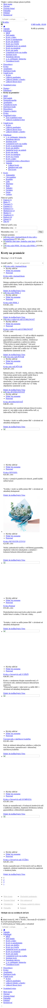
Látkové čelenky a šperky (15, 132)
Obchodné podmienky (28, 896)
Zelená (7, 219)
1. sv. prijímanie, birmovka (16, 137)
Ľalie (8, 181)
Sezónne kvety (11, 141)
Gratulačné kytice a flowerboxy (18, 161)
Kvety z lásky (11, 159)
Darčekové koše (9, 107)
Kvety (5, 173)
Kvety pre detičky (12, 148)
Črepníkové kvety (10, 105)
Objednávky (8, 904)
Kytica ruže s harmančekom (14, 276)
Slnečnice (9, 184)
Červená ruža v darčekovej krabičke (17, 739)
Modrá (7, 213)
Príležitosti (7, 90)
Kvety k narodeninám (14, 146)
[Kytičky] (5, 22)
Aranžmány (7, 102)
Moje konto (8, 896)
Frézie (8, 192)
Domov (6, 88)
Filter (40, 232)
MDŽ (5, 96)
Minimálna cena (7, 228)
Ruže (8, 186)
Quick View (20, 291)
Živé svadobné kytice (14, 118)
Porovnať (9, 273)
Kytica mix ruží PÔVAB (12, 367)
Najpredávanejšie (10, 100)
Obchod (6, 994)
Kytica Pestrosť (9, 606)
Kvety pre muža (12, 152)
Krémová (8, 209)
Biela (6, 202)
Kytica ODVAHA (10, 472)
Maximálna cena (7, 232)
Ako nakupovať (26, 900)
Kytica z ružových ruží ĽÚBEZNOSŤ (18, 329)
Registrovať (7, 15)
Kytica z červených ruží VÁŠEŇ (16, 674)
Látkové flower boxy (14, 129)
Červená (7, 204)
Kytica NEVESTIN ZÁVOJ (14, 541)
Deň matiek (7, 98)
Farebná (7, 206)
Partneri (23, 908)
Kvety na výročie (12, 157)
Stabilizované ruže (15, 167)
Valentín (9, 163)
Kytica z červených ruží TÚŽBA (16, 860)
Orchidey (9, 190)
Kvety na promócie (13, 154)
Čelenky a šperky (10, 111)
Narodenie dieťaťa (13, 139)
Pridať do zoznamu (13, 271)
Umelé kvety (8, 123)
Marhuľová (9, 211)
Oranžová (8, 215)
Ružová (7, 217)
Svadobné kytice (9, 115)
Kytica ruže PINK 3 (11, 303)
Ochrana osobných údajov (30, 904)
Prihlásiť (6, 13)
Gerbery (9, 194)
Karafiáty (9, 179)
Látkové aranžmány (13, 127)
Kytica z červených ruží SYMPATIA (17, 799)
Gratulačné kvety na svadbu (16, 144)
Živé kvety (12, 169)
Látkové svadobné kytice (15, 120)
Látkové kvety (13, 165)
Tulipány (9, 188)
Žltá (6, 221)
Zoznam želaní (9, 900)
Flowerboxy (8, 109)
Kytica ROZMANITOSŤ (13, 402)
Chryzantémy (11, 177)
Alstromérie (10, 175)
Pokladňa (7, 908)
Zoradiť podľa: (7, 263)
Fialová (7, 200)
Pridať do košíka (9, 291)
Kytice (5, 113)
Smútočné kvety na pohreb (16, 150)
